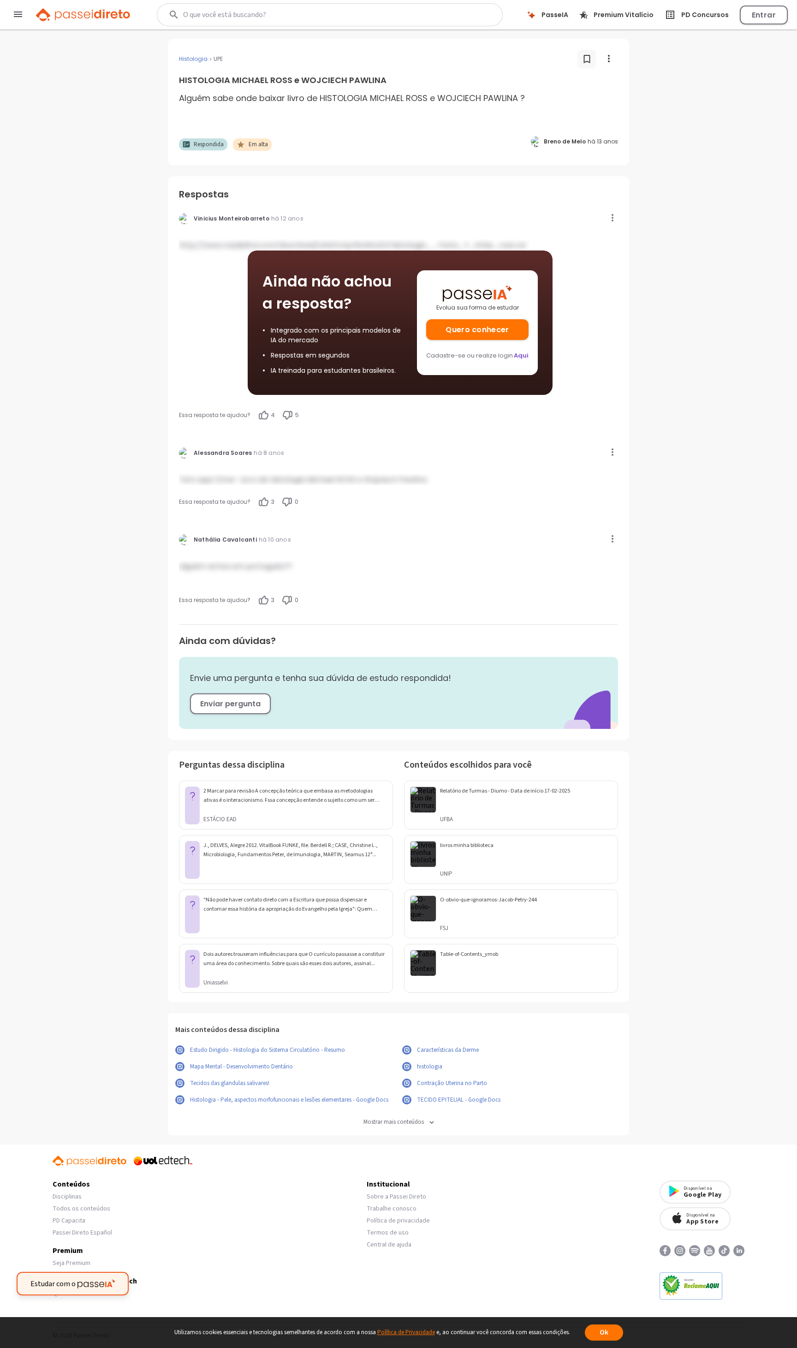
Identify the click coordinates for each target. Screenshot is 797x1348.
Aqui (521, 355)
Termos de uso (388, 1232)
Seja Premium (71, 1263)
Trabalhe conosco (391, 1208)
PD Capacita (69, 1220)
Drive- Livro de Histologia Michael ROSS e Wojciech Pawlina (321, 479)
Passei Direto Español (82, 1232)
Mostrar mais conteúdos (393, 1122)
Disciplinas (67, 1196)
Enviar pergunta (230, 703)
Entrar (764, 15)
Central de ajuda (389, 1244)
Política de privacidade (398, 1220)
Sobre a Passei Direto (396, 1196)
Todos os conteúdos (81, 1208)
